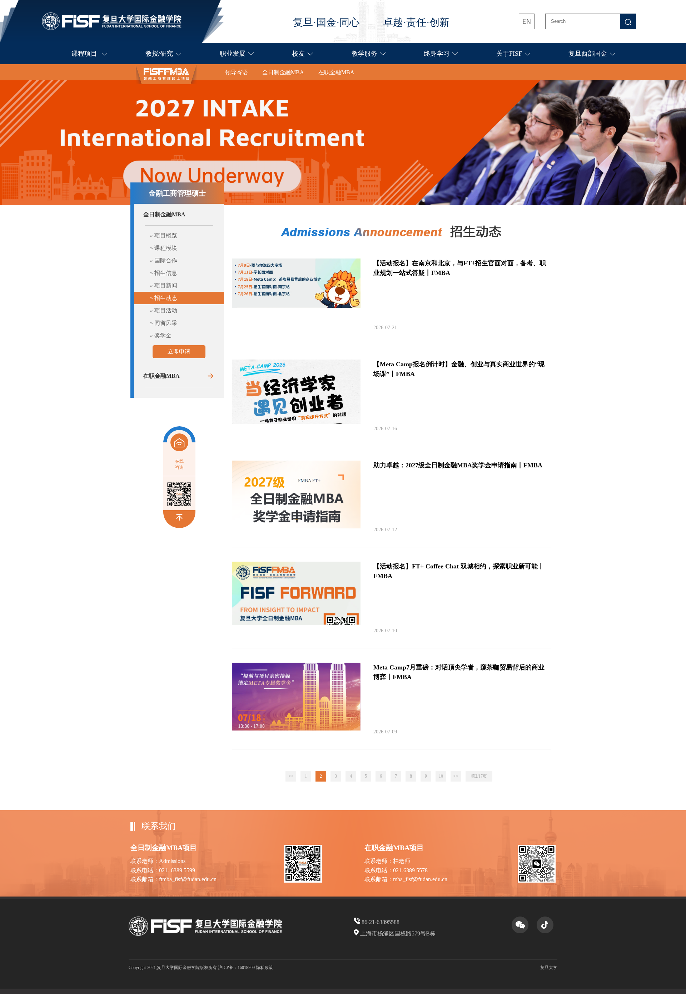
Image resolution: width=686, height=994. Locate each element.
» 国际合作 (163, 260)
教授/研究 (159, 53)
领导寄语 (236, 72)
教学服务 (364, 53)
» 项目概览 (163, 235)
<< (290, 776)
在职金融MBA (336, 72)
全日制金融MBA (283, 72)
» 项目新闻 (163, 285)
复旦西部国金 (587, 53)
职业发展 (232, 53)
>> (455, 776)
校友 (298, 53)
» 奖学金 (161, 335)
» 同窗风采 (163, 323)
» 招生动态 (163, 298)
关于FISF (509, 53)
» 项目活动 (163, 310)
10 (441, 776)
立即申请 (179, 351)
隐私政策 (264, 967)
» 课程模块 (163, 248)
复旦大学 (548, 967)
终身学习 (436, 53)
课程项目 (85, 53)
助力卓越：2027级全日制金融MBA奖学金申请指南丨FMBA (457, 465)
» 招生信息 (163, 273)
